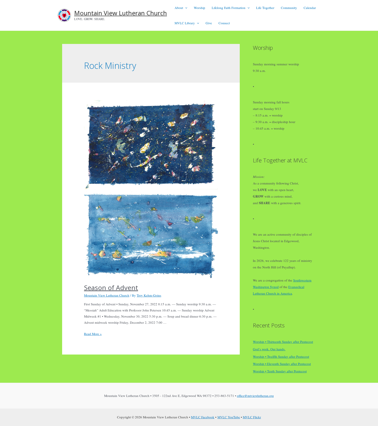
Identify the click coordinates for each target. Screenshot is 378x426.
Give (209, 23)
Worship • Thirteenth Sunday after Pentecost (283, 341)
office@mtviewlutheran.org (255, 395)
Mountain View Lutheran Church (120, 13)
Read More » (93, 334)
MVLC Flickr (252, 417)
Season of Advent (111, 287)
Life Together (265, 7)
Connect (224, 23)
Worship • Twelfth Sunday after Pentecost (281, 356)
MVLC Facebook (202, 417)
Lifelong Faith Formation (228, 7)
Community (289, 7)
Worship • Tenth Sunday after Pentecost (280, 371)
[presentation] (185, 7)
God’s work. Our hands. (269, 349)
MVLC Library (185, 23)
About (179, 7)
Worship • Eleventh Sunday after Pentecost (282, 364)
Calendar (310, 7)
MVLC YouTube (228, 417)
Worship (199, 7)
